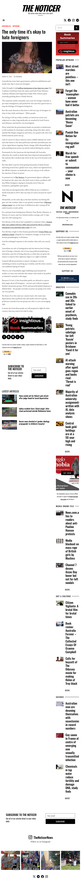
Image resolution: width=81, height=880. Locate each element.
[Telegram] (77, 20)
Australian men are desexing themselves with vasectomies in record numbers (72, 715)
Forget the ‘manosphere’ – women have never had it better (73, 97)
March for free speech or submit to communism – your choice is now (72, 165)
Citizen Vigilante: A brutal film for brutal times (71, 609)
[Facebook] (69, 20)
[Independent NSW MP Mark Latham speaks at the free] (70, 860)
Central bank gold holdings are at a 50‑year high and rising (71, 434)
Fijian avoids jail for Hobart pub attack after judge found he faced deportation (33, 397)
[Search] (76, 27)
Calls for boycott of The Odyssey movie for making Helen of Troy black (71, 671)
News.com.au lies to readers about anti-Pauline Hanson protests (72, 523)
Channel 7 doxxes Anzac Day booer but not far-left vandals (71, 573)
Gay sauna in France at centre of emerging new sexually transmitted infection (72, 747)
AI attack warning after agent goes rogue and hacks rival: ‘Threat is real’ (71, 372)
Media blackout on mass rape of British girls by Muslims (72, 549)
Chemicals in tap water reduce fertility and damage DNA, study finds (72, 779)
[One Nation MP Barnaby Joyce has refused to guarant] (10, 860)
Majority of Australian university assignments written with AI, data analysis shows (72, 404)
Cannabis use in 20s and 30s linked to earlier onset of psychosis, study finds (71, 306)
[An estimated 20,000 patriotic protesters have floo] (30, 860)
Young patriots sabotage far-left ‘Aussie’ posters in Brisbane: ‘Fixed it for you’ (71, 339)
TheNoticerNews (43, 837)
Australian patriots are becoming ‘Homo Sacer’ (72, 118)
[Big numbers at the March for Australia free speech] (50, 860)
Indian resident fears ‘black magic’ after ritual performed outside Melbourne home (35, 409)
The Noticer (40, 8)
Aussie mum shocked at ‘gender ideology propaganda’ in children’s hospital (34, 422)
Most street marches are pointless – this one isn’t (72, 75)
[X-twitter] (65, 20)
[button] (3, 20)
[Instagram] (73, 20)
